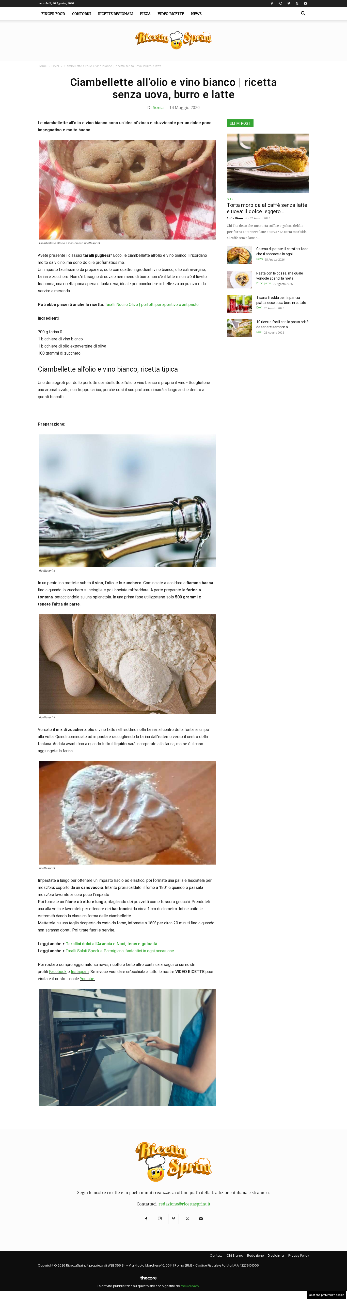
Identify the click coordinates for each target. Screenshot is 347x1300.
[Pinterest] (288, 3)
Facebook (58, 971)
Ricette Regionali (115, 14)
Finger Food (53, 14)
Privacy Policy (298, 1255)
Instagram (80, 971)
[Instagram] (280, 3)
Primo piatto (263, 283)
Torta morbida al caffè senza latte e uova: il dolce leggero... (267, 208)
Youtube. (87, 978)
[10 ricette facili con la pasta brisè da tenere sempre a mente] (239, 328)
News (196, 14)
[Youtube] (305, 3)
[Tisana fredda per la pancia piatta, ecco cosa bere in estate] (239, 304)
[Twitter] (297, 3)
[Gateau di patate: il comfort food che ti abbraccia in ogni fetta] (239, 255)
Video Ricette (171, 14)
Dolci (55, 66)
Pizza (145, 14)
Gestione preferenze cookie (326, 1295)
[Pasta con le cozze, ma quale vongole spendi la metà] (239, 279)
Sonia (158, 107)
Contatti (216, 1255)
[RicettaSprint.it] (173, 40)
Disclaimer (276, 1255)
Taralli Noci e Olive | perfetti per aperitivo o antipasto (152, 304)
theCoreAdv (190, 1286)
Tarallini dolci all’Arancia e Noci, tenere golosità (111, 943)
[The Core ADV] (148, 1280)
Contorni (81, 14)
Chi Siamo (235, 1255)
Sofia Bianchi (237, 218)
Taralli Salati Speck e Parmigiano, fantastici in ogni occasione (120, 950)
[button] (303, 14)
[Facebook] (272, 3)
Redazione (255, 1255)
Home (42, 66)
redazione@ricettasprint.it (184, 1204)
